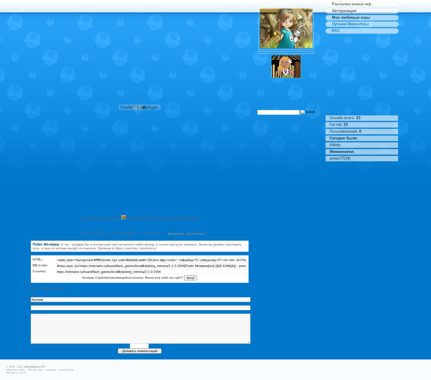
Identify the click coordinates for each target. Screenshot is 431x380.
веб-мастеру (35, 369)
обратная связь (15, 369)
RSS (335, 30)
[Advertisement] (139, 13)
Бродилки (176, 233)
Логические (195, 233)
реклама (51, 369)
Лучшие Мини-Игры (349, 24)
